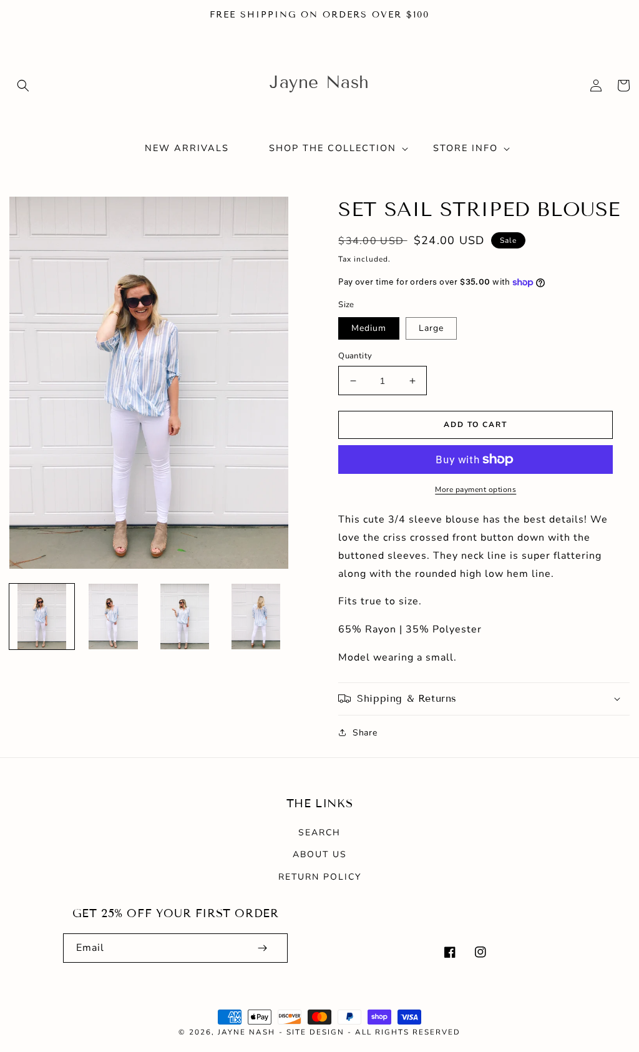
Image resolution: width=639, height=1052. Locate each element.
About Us (320, 854)
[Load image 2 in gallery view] (112, 616)
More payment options (475, 489)
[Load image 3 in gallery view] (184, 616)
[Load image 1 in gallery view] (41, 616)
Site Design (315, 1032)
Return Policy (319, 877)
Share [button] (365, 733)
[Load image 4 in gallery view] (255, 616)
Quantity (355, 355)
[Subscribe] (262, 948)
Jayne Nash (246, 1032)
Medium (368, 328)
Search (319, 832)
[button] (23, 85)
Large (431, 328)
